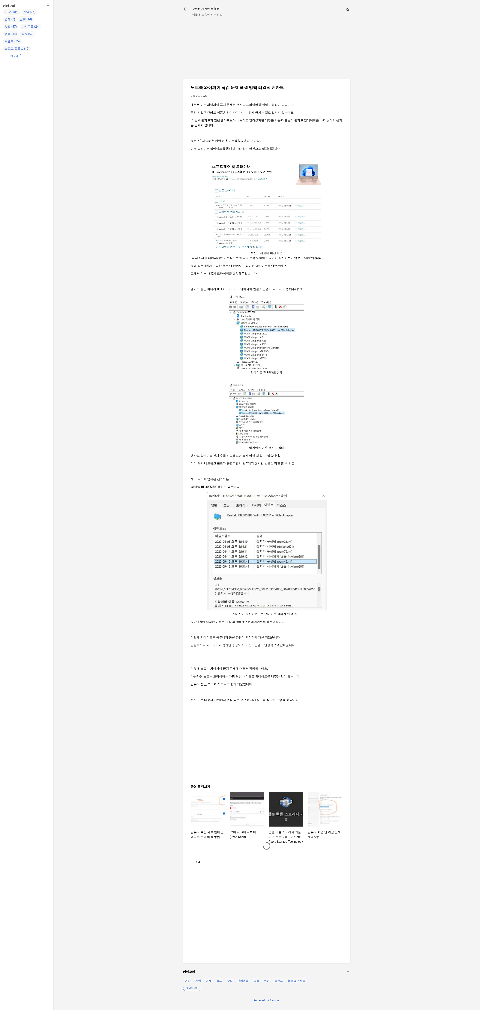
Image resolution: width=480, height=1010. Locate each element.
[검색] (348, 10)
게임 (198, 980)
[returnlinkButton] (185, 9)
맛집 (229, 980)
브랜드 (278, 980)
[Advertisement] (266, 49)
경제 (209, 980)
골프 (219, 980)
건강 (187, 980)
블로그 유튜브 (296, 980)
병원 (267, 980)
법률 (256, 980)
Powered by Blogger (267, 1000)
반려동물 (243, 980)
